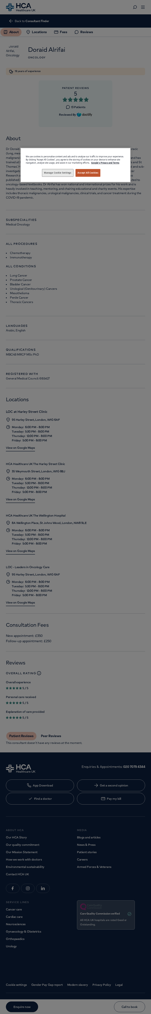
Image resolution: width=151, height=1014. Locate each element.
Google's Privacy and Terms (105, 162)
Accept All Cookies (88, 172)
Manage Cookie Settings (57, 172)
